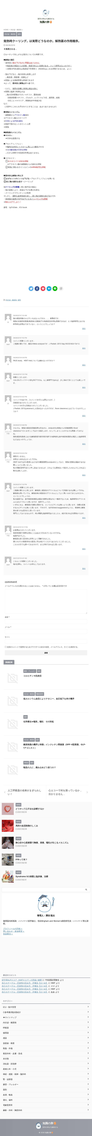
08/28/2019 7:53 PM (20, 338)
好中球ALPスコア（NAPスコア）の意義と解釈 (22, 980)
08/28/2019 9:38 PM (20, 357)
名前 (7, 617)
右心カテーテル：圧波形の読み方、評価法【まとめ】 (25, 983)
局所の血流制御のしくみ (27, 826)
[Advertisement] (46, 230)
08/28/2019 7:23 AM (20, 315)
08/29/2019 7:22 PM (20, 484)
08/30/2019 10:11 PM (20, 527)
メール (8, 627)
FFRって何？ (21, 859)
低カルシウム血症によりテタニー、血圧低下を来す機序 (48, 698)
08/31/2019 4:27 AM (20, 558)
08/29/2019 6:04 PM (20, 453)
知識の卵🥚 (46, 22)
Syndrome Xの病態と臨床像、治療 (32, 876)
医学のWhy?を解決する (50, 1127)
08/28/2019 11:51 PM (20, 374)
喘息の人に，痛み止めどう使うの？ (39, 767)
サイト (7, 637)
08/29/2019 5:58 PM (20, 425)
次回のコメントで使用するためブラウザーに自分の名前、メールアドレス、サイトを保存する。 (43, 647)
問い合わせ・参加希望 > (13, 931)
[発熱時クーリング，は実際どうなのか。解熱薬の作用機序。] (49, 288)
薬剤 (19, 300)
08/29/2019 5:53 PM (20, 397)
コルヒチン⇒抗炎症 (32, 676)
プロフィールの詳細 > (12, 928)
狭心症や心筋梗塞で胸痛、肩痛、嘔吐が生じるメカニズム (42, 842)
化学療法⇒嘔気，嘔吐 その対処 (38, 721)
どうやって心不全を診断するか (30, 809)
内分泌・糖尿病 (11, 300)
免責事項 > (8, 934)
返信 (83, 328)
